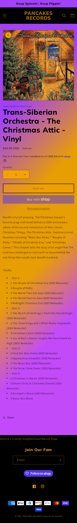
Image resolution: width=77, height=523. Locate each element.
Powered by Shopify (52, 516)
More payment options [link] (38, 208)
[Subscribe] (60, 460)
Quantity (7, 167)
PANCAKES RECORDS (32, 516)
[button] (5, 16)
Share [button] (10, 417)
